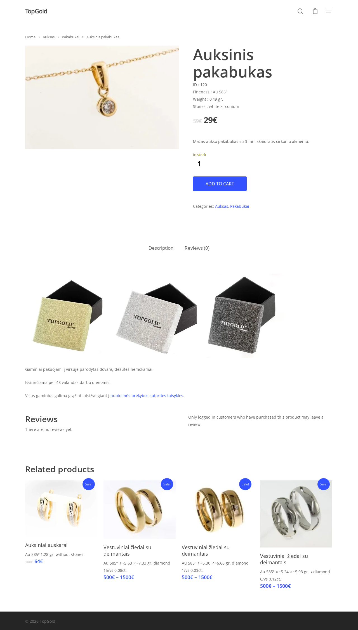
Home (30, 36)
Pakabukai (70, 36)
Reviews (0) (197, 248)
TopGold (36, 11)
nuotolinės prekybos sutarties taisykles (146, 395)
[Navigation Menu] (329, 11)
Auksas (49, 36)
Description (161, 248)
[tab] (161, 248)
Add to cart (220, 184)
